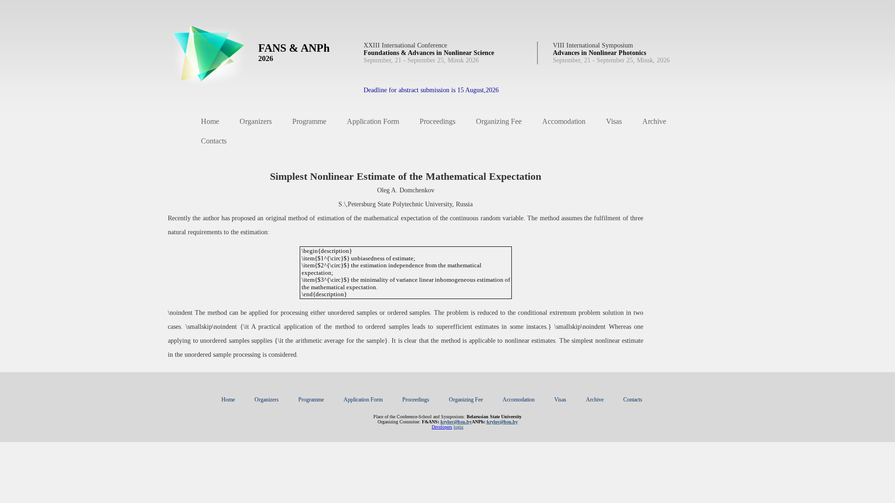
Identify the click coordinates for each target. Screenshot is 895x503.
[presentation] (406, 272)
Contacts (214, 141)
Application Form (373, 121)
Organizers (256, 121)
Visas (614, 121)
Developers (442, 426)
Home (210, 121)
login (458, 426)
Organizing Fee (499, 121)
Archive (654, 121)
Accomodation (563, 121)
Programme (309, 121)
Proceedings (437, 121)
